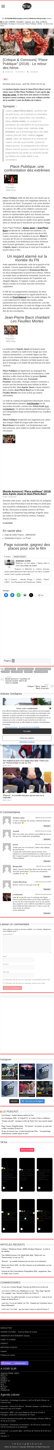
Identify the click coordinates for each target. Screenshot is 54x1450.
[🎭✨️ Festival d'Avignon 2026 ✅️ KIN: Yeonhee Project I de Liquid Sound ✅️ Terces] (27, 1216)
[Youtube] (25, 1443)
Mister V (28, 671)
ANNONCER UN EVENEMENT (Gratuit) (15, 1336)
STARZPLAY (5, 1390)
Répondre (47, 826)
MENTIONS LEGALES (27, 742)
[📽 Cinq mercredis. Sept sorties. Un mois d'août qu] (44, 1089)
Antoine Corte (9, 72)
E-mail (6, 964)
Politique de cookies (8, 1355)
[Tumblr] (30, 1443)
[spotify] (41, 1443)
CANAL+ (4, 1377)
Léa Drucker (17, 671)
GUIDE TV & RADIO (8, 1340)
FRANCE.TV (5, 1381)
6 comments (8, 523)
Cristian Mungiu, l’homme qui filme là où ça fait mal (29, 1287)
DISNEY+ (4, 1379)
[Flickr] (23, 1443)
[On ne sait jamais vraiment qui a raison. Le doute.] (10, 1072)
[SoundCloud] (35, 1443)
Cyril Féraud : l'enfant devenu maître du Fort (18, 1115)
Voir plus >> (5, 1436)
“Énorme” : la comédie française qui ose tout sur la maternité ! (24, 1261)
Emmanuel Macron (26, 669)
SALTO (3, 1388)
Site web (6, 972)
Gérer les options (27, 738)
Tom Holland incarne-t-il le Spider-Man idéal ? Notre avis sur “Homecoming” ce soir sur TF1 (26, 762)
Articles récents (19, 557)
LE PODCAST (10, 1111)
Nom (5, 956)
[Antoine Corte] (9, 562)
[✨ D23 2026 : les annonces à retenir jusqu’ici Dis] (27, 1072)
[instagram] (38, 1443)
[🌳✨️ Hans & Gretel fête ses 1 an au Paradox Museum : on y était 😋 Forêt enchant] (44, 1216)
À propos (7, 557)
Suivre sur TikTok (27, 1150)
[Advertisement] (27, 475)
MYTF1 (3, 1383)
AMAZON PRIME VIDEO (10, 1373)
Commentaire (8, 934)
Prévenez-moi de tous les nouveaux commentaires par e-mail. (27, 980)
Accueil (5, 22)
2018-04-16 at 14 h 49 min (43, 831)
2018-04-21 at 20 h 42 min (43, 894)
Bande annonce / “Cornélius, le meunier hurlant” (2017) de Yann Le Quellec (17, 680)
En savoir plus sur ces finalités (29, 727)
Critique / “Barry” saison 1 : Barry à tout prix (38, 686)
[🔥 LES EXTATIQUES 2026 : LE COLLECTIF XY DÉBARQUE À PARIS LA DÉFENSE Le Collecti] (9, 1175)
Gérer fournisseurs (11, 727)
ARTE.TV (4, 1375)
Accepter (27, 731)
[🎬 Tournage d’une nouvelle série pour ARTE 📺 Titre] (10, 1089)
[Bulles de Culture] (27, 6)
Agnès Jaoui (10, 669)
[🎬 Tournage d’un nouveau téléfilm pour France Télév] (44, 1072)
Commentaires (33, 72)
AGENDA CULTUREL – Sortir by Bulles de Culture (19, 1332)
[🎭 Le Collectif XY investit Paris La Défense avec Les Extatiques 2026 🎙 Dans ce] (27, 1175)
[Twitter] (9, 567)
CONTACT (4, 1343)
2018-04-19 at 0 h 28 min (43, 866)
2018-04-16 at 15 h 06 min (43, 844)
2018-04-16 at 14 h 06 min (43, 817)
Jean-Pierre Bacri (43, 669)
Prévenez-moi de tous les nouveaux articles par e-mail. (25, 983)
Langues (4, 1351)
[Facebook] (13, 1443)
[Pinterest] (18, 1443)
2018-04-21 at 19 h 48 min (43, 882)
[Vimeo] (33, 1443)
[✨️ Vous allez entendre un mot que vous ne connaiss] (27, 1089)
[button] (50, 708)
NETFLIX (4, 1386)
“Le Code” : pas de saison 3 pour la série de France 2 (29, 1309)
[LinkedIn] (20, 1443)
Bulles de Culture (30, 566)
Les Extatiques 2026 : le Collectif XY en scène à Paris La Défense (26, 1118)
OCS (2, 1385)
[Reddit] (28, 1443)
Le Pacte (5, 671)
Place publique (41, 671)
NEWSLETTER (6, 1328)
